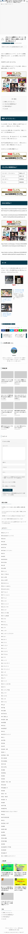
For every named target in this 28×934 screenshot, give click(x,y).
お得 (4, 565)
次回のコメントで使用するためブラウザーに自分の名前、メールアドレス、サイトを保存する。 (14, 477)
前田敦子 (5, 728)
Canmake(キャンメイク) (8, 535)
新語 (4, 775)
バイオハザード (6, 663)
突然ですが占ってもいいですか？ (10, 811)
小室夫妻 (5, 758)
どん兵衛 (5, 577)
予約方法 (5, 713)
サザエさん (5, 624)
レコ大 (4, 698)
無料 (4, 802)
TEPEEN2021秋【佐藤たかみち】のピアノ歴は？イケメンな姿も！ (19, 291)
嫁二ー (4, 752)
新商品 (4, 772)
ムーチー (5, 692)
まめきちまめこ (6, 589)
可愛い (4, 740)
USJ (4, 553)
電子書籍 (5, 841)
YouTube (5, 562)
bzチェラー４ (6, 532)
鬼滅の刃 (5, 853)
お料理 (4, 568)
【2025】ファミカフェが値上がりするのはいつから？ (13, 515)
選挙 (4, 832)
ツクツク (5, 642)
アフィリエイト (6, 595)
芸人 (4, 820)
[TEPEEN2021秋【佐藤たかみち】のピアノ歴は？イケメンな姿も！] (19, 294)
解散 (4, 826)
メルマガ (5, 695)
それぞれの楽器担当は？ (10, 104)
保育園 (4, 722)
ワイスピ (5, 701)
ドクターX (5, 651)
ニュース (5, 660)
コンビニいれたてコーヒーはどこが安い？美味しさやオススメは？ (14, 512)
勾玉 (4, 731)
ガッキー (5, 609)
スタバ (4, 636)
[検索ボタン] (27, 1)
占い (4, 737)
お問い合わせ (20, 928)
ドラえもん (5, 654)
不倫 (4, 707)
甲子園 (4, 805)
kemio (4, 538)
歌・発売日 (5, 796)
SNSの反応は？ (8, 106)
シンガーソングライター (8, 633)
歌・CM (4, 793)
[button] (3, 330)
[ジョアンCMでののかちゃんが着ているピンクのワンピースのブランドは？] (6, 293)
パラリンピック (6, 669)
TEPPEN (5, 544)
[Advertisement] (14, 19)
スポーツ (5, 639)
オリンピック (6, 603)
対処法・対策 (6, 755)
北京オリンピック (7, 734)
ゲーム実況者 (6, 615)
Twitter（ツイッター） (6, 43)
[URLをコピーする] (25, 330)
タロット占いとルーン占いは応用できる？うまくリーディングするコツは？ (14, 522)
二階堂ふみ (5, 716)
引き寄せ (5, 767)
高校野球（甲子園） (7, 847)
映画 (4, 778)
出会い (4, 725)
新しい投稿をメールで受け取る (9, 486)
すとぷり (5, 571)
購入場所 (5, 829)
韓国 (4, 844)
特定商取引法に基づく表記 (14, 929)
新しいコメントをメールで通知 (9, 482)
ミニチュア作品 (6, 689)
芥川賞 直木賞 (6, 817)
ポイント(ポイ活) (6, 683)
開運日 (4, 835)
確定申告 (5, 808)
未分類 (4, 784)
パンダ (4, 672)
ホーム (15, 928)
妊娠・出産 (5, 749)
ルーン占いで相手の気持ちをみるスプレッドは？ (12, 518)
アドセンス (5, 592)
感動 (4, 770)
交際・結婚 (5, 719)
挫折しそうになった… (10, 101)
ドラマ (4, 657)
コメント (5, 445)
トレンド (12, 43)
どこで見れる (6, 574)
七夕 (4, 704)
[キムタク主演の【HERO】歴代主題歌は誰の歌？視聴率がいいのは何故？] (6, 308)
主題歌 (4, 710)
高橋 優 (4, 850)
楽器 (4, 790)
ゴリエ (4, 621)
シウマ (4, 627)
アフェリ (5, 598)
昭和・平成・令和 (7, 781)
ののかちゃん (6, 583)
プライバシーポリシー (9, 928)
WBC (4, 556)
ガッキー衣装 (6, 612)
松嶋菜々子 (5, 787)
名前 (4, 462)
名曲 (4, 743)
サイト (4, 472)
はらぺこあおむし (7, 586)
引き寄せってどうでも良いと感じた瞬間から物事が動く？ (13, 508)
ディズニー (5, 645)
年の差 (4, 764)
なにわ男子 (5, 580)
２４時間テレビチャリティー (9, 856)
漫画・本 (5, 799)
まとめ (6, 108)
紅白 (4, 814)
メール (5, 467)
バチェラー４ (6, 666)
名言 (4, 746)
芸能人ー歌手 (6, 823)
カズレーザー (6, 606)
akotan (14, 355)
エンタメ (5, 600)
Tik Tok (4, 547)
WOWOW (5, 559)
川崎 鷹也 (5, 761)
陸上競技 (5, 838)
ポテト (4, 686)
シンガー (5, 630)
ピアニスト (5, 675)
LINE (4, 541)
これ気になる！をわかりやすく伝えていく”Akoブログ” (14, 1)
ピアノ (4, 678)
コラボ (4, 618)
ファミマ (5, 681)
